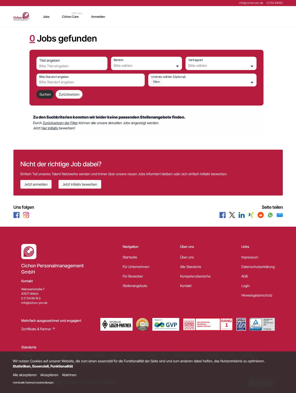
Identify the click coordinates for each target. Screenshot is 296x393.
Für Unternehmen (136, 267)
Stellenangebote (135, 286)
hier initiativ (50, 128)
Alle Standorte (190, 267)
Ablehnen (69, 375)
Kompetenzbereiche (195, 276)
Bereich (119, 60)
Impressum (249, 257)
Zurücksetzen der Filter (60, 123)
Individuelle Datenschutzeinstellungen (33, 382)
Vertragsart (195, 60)
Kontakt (186, 286)
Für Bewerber (133, 276)
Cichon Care (70, 16)
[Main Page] (21, 16)
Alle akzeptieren (25, 375)
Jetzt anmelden (36, 184)
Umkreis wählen (168, 77)
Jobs (46, 16)
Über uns (187, 257)
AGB (244, 276)
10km (156, 81)
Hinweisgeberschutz (256, 295)
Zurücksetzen (69, 94)
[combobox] (71, 66)
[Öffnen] (177, 66)
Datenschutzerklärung (258, 267)
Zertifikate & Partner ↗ (38, 329)
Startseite (130, 257)
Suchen (45, 94)
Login (245, 286)
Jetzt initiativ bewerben (79, 184)
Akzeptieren (49, 375)
